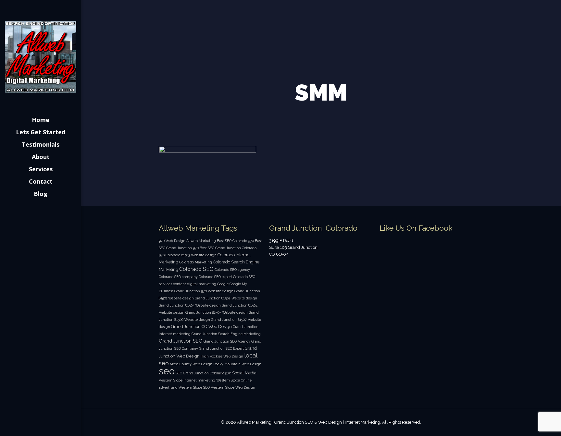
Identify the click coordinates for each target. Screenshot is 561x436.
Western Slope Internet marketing (187, 380)
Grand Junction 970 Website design (203, 291)
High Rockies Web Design (222, 356)
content (179, 284)
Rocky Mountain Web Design (237, 364)
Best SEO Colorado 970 (235, 241)
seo (167, 371)
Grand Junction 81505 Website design (216, 312)
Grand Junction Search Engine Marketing (226, 334)
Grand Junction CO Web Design (201, 326)
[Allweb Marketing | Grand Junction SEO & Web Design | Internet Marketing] (40, 57)
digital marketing (201, 284)
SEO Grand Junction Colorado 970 (203, 373)
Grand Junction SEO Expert (221, 348)
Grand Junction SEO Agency (227, 341)
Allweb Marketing (201, 241)
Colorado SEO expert (215, 277)
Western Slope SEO (194, 387)
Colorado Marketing (195, 262)
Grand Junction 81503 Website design (190, 305)
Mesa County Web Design (191, 364)
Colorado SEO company (178, 277)
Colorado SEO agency (232, 270)
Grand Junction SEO (181, 341)
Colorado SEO (196, 269)
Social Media (244, 372)
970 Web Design (172, 241)
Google (223, 284)
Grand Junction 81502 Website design (226, 298)
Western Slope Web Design (233, 387)
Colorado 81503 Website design (191, 255)
